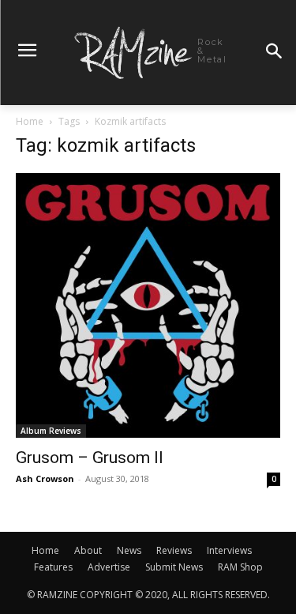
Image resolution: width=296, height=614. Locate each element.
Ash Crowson (45, 478)
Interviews (229, 550)
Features (53, 567)
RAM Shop (240, 567)
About (88, 550)
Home (29, 121)
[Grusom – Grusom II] (148, 305)
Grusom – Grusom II (89, 457)
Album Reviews (51, 430)
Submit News (174, 567)
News (129, 550)
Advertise (109, 567)
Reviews (174, 550)
